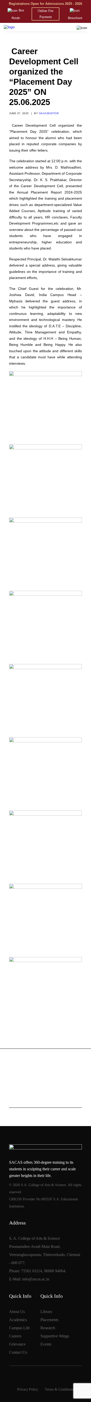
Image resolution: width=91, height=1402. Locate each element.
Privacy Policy (27, 1389)
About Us (17, 1311)
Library (46, 1311)
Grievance (17, 1344)
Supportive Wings (54, 1336)
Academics (18, 1320)
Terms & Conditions (59, 1389)
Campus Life (19, 1328)
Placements (49, 1320)
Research (47, 1328)
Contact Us (18, 1352)
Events (45, 1344)
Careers (15, 1336)
